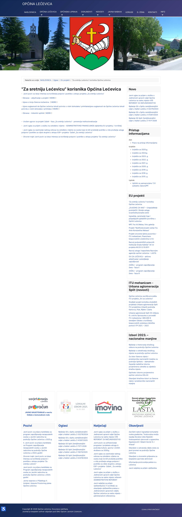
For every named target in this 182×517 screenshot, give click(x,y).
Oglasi (63, 425)
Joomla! (25, 511)
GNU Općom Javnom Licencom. (69, 511)
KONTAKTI (152, 12)
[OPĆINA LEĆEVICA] (41, 15)
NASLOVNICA (30, 12)
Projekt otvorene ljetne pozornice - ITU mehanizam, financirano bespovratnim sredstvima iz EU (143, 236)
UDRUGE (129, 12)
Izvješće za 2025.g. (140, 149)
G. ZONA (140, 12)
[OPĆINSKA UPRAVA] (61, 15)
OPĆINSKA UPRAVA (68, 12)
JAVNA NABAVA (115, 12)
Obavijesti (136, 425)
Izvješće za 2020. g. (140, 166)
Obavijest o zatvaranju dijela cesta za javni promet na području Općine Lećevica (144, 450)
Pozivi (27, 425)
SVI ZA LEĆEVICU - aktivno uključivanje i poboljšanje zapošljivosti (140, 259)
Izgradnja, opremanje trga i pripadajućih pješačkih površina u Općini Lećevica (142, 218)
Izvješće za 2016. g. (140, 173)
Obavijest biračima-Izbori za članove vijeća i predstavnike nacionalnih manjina (143, 381)
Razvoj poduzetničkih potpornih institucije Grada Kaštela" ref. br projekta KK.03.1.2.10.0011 (141, 244)
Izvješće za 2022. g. (140, 160)
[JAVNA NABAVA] (109, 15)
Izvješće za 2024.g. (140, 153)
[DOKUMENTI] (82, 15)
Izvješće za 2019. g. (140, 170)
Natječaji (100, 425)
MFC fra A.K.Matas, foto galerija (141, 224)
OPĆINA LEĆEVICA (48, 12)
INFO (163, 12)
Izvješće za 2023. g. (140, 156)
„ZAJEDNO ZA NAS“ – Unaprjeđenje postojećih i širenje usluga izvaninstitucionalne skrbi (143, 210)
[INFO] (162, 15)
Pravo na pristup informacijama (144, 143)
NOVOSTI (100, 12)
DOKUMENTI (86, 12)
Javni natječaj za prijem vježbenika (143, 468)
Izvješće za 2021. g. (140, 163)
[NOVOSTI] (97, 15)
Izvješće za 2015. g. (140, 176)
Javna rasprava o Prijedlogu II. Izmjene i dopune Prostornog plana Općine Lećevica (37, 483)
